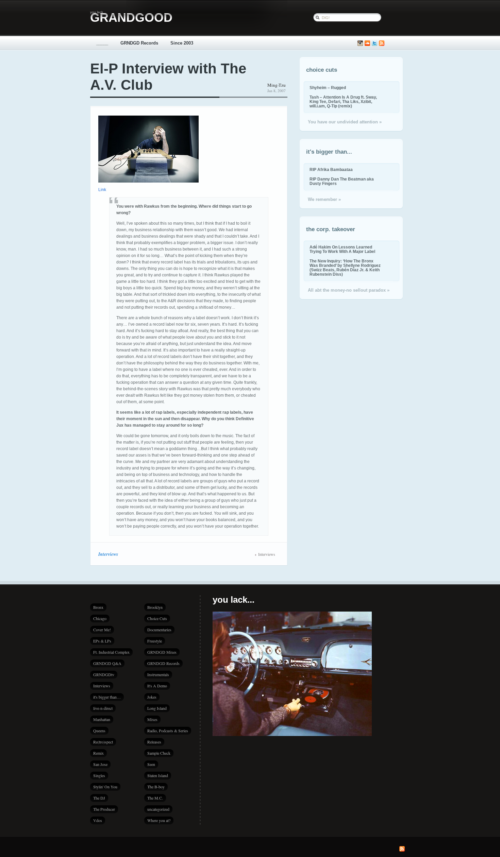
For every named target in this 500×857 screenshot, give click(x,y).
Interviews (108, 554)
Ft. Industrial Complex (111, 652)
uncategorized (158, 809)
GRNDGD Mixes (162, 652)
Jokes (151, 697)
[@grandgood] (374, 43)
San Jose (100, 764)
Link (102, 189)
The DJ (99, 798)
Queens (99, 730)
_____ (102, 43)
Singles (99, 775)
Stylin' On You (105, 786)
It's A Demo (157, 685)
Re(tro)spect (103, 741)
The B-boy (156, 786)
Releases (154, 741)
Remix (98, 753)
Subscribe (381, 43)
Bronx (98, 607)
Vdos (97, 820)
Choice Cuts (157, 618)
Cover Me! (102, 629)
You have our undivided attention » (345, 121)
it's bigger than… (107, 697)
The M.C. (155, 798)
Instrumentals (158, 674)
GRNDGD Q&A (107, 663)
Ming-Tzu (276, 85)
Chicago (99, 618)
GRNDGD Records (139, 43)
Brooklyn (155, 607)
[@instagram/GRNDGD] (360, 43)
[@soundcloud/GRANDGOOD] (367, 43)
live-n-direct (103, 708)
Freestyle (154, 641)
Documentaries (159, 629)
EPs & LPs (102, 641)
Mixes (152, 719)
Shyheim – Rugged (328, 87)
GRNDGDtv (103, 674)
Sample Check (158, 753)
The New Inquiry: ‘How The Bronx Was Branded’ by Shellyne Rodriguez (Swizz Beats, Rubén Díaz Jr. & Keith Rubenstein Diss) (345, 267)
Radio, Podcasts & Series (167, 730)
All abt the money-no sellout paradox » (348, 290)
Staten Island (157, 775)
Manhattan (101, 719)
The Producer (104, 809)
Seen (151, 764)
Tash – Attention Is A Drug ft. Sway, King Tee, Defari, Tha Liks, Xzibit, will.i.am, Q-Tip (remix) (343, 101)
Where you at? (158, 820)
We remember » (324, 199)
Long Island (157, 708)
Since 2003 (181, 43)
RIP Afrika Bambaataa (331, 169)
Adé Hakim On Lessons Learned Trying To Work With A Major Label (342, 249)
